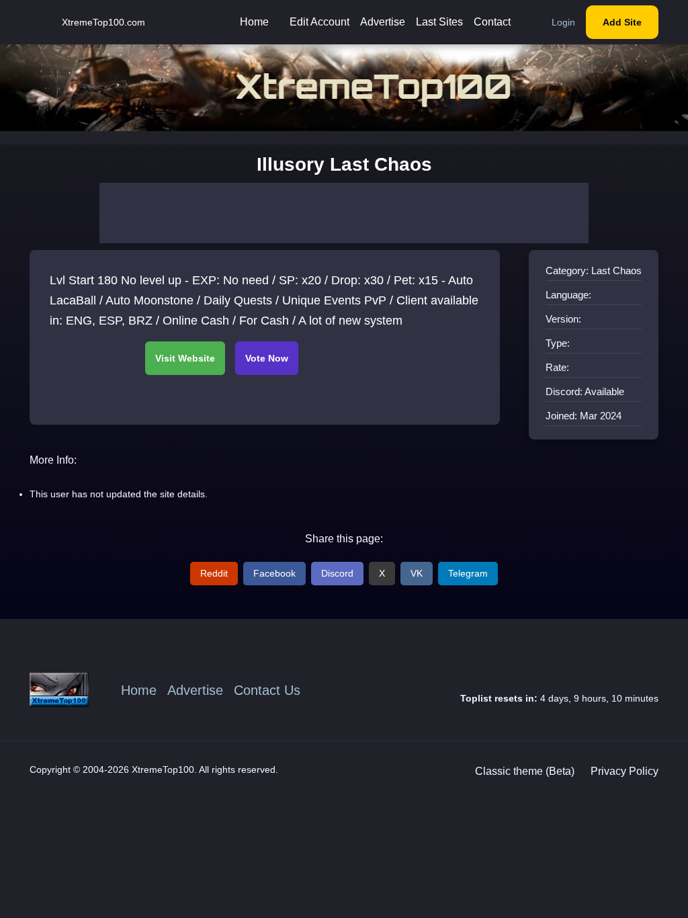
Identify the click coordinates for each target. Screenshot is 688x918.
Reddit (214, 573)
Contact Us (267, 690)
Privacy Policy (624, 771)
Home (254, 22)
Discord (337, 573)
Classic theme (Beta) (524, 771)
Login (563, 22)
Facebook (274, 573)
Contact (492, 22)
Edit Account (319, 22)
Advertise (382, 22)
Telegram (468, 573)
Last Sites (439, 22)
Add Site (622, 22)
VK (417, 573)
